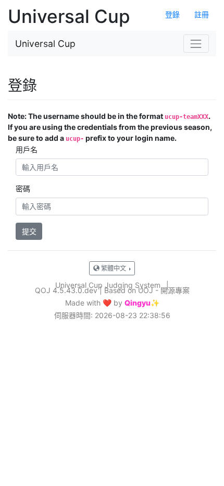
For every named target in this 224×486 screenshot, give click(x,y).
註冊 (201, 14)
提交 (29, 231)
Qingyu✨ (142, 303)
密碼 (23, 188)
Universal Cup (45, 43)
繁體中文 (113, 268)
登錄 (172, 14)
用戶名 (27, 149)
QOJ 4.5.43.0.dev (66, 290)
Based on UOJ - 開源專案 (147, 290)
